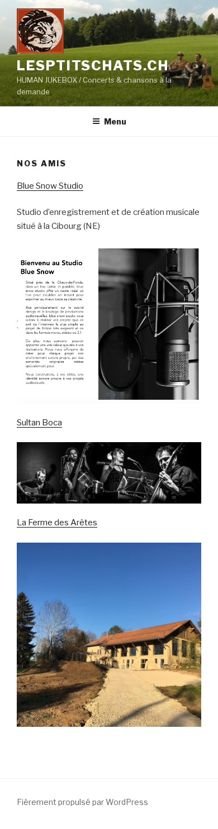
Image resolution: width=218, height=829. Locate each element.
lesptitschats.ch (93, 65)
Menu (115, 121)
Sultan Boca (39, 423)
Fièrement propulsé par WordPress (82, 802)
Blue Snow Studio (50, 186)
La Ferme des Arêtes (57, 522)
